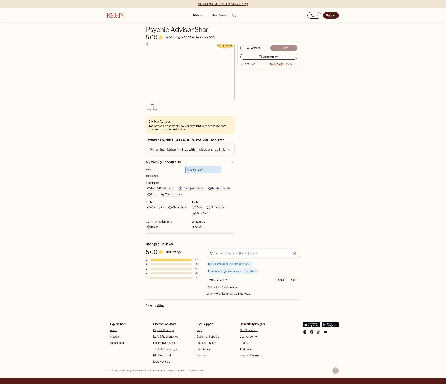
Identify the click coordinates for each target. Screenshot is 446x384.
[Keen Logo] (115, 15)
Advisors (197, 15)
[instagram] (305, 333)
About (113, 330)
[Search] (234, 15)
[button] (281, 279)
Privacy (244, 343)
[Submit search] (294, 253)
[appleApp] (311, 326)
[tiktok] (318, 333)
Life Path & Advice (164, 343)
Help (199, 330)
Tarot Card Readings (165, 349)
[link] (173, 37)
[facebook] (312, 333)
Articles (114, 336)
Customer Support (208, 336)
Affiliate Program (206, 343)
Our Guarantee (249, 330)
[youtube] (325, 333)
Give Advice (204, 349)
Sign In (314, 15)
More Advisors (161, 361)
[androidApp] (330, 326)
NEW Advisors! (162, 355)
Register (331, 15)
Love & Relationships (165, 336)
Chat (285, 48)
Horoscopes (117, 343)
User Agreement (249, 336)
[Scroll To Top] (335, 370)
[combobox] (218, 280)
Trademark (246, 349)
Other (160, 305)
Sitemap (201, 355)
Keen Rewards (220, 15)
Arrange (255, 48)
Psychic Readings (163, 330)
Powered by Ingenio (251, 355)
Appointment (270, 56)
